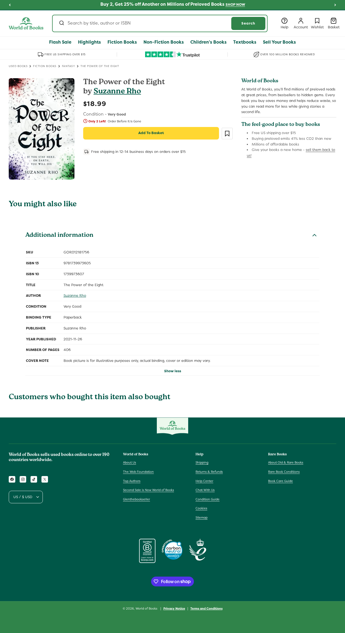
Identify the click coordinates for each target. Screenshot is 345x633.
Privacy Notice (174, 608)
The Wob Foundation (138, 471)
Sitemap (202, 517)
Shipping (202, 462)
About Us (129, 462)
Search (248, 23)
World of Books (147, 608)
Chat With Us (205, 490)
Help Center (204, 481)
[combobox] (160, 23)
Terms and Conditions (206, 608)
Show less (172, 371)
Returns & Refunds (209, 471)
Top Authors (131, 481)
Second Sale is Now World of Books (148, 490)
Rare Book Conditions (284, 471)
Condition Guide (208, 499)
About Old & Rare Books (285, 462)
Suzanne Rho (117, 92)
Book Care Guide (280, 481)
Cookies (201, 508)
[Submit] (61, 23)
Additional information (59, 235)
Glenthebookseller (136, 499)
